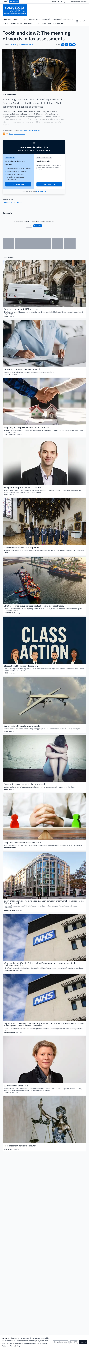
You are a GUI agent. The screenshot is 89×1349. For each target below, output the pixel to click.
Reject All (73, 1342)
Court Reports (68, 19)
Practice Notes (34, 19)
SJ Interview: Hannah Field (16, 1085)
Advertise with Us (48, 23)
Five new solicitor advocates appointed (22, 547)
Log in (29, 226)
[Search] (84, 21)
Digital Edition (16, 23)
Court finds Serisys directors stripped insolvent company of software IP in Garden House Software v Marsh (44, 902)
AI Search (6, 23)
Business (45, 19)
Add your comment (27, 45)
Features (24, 19)
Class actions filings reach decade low (21, 665)
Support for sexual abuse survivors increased (24, 784)
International (55, 19)
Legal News (7, 19)
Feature (13, 45)
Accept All (83, 1342)
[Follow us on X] (61, 2)
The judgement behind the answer (19, 1145)
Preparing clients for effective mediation (22, 842)
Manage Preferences (61, 1342)
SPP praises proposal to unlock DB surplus (23, 487)
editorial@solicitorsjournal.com (30, 130)
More (58, 23)
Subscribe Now (14, 2)
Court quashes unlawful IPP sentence (21, 309)
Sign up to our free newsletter (78, 2)
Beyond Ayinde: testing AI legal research (22, 369)
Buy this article (49, 184)
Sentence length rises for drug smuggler (22, 726)
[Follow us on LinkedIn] (58, 2)
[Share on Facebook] (70, 44)
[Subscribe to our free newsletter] (64, 2)
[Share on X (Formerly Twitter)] (66, 44)
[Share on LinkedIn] (62, 44)
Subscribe (37, 226)
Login (5, 2)
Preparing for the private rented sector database (26, 427)
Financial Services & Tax (12, 202)
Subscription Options (32, 23)
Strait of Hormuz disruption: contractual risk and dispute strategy (34, 605)
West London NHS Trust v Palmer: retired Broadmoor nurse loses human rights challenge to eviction (40, 964)
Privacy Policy (15, 1346)
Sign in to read (41, 191)
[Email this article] (74, 44)
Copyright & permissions (17, 134)
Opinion (16, 19)
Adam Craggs (10, 94)
